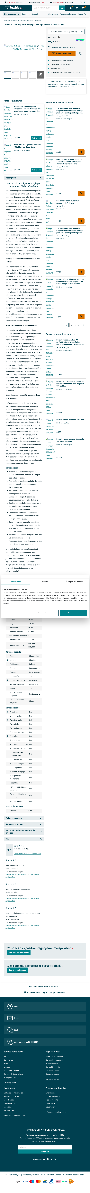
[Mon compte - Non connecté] (71, 8)
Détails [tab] (45, 581)
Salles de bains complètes (14, 1093)
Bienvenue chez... (11, 1103)
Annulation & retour (11, 1070)
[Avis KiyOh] (18, 1181)
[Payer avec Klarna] (58, 1181)
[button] (81, 53)
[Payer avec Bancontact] (45, 1181)
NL (84, 2)
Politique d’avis (10, 1077)
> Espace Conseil (52, 1079)
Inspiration (26, 14)
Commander (9, 1060)
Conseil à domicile (53, 1067)
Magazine (8, 1107)
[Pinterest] (51, 1159)
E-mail (16, 1018)
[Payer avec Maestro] (31, 1181)
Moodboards (9, 1100)
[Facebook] (48, 1159)
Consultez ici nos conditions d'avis (27, 854)
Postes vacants (52, 1100)
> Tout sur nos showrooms (56, 1112)
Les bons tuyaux (52, 1070)
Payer (6, 1063)
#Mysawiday (9, 1110)
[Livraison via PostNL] (71, 1181)
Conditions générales (31, 1174)
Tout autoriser (73, 613)
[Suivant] (39, 47)
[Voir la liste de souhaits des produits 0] (77, 8)
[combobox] (45, 7)
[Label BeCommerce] (64, 1181)
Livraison (7, 1067)
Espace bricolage (52, 1074)
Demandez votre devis (54, 1060)
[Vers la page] (84, 325)
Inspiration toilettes (11, 1096)
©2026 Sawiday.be (12, 1174)
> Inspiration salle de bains (14, 1115)
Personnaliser (43, 613)
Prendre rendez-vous (68, 14)
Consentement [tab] (15, 581)
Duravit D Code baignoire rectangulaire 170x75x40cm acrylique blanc (22, 875)
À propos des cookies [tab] (74, 581)
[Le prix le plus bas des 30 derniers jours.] (58, 37)
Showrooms (53, 14)
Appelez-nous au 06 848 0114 (26, 1042)
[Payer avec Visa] (25, 1181)
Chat (16, 1029)
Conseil (35, 14)
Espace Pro (81, 14)
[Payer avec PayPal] (51, 1181)
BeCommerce (51, 1107)
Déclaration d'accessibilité (73, 1174)
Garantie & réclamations (13, 1074)
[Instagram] (55, 1159)
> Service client (10, 1083)
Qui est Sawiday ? (53, 1096)
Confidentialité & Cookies (51, 1174)
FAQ (16, 1006)
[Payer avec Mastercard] (38, 1181)
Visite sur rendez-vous (54, 1056)
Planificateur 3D (52, 1063)
